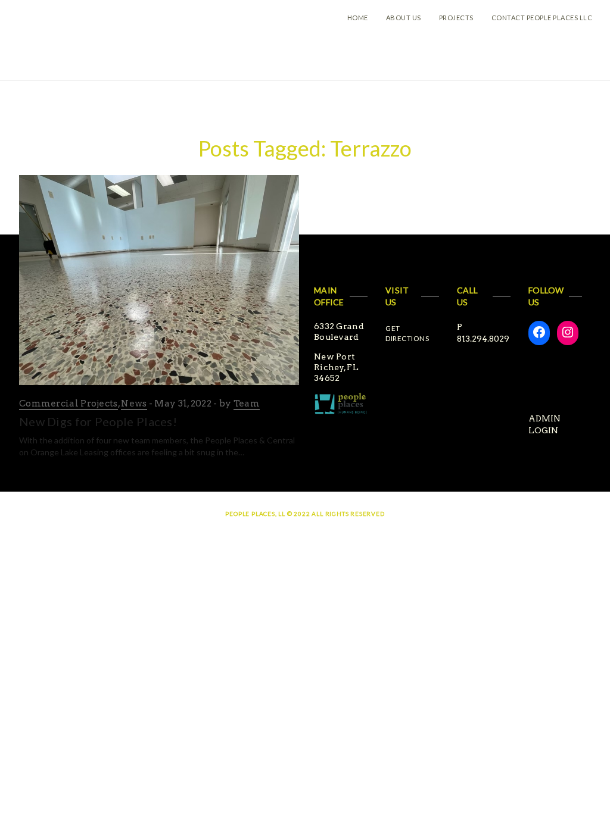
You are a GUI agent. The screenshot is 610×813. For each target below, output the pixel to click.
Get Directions (407, 333)
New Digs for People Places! (98, 421)
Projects (456, 17)
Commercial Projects (68, 403)
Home (357, 17)
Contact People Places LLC (542, 17)
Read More (44, 469)
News (134, 403)
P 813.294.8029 (483, 332)
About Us (403, 17)
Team (247, 403)
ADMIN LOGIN (544, 424)
